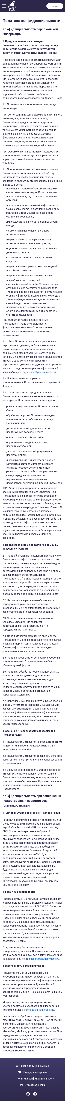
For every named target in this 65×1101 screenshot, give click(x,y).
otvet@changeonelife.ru (43, 372)
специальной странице (40, 1009)
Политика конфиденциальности (35, 1078)
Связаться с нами (35, 1085)
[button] (5, 6)
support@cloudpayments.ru (44, 958)
